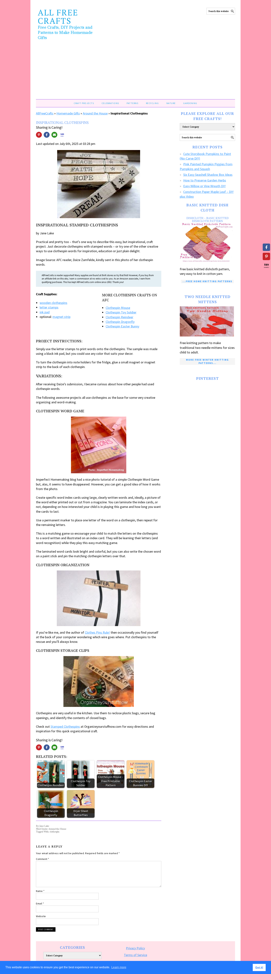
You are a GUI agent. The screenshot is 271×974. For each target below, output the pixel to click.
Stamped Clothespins (65, 726)
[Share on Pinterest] (39, 135)
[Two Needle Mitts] (207, 321)
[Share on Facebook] (47, 135)
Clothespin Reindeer (119, 317)
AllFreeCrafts (44, 113)
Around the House (95, 113)
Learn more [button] (118, 967)
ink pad (45, 312)
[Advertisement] (135, 71)
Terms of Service (135, 955)
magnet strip (61, 317)
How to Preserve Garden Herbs (204, 180)
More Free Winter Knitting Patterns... (207, 361)
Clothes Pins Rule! (97, 632)
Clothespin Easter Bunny (122, 326)
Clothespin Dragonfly (120, 322)
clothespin (54, 831)
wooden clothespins (53, 303)
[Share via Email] (54, 135)
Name (40, 891)
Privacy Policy (135, 948)
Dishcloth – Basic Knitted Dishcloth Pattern (207, 219)
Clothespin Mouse (118, 308)
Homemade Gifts (68, 113)
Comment (42, 859)
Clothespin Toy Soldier (121, 312)
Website (41, 916)
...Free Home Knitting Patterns (207, 281)
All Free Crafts (58, 16)
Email (40, 903)
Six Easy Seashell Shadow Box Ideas (207, 174)
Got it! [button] (259, 967)
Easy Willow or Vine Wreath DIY (204, 186)
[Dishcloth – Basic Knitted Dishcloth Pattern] (207, 243)
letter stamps (49, 307)
